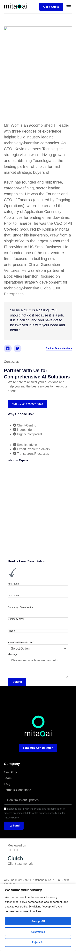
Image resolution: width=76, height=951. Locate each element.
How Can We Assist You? (21, 642)
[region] (38, 917)
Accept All (38, 921)
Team (7, 778)
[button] (68, 6)
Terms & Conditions (17, 790)
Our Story (10, 772)
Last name (13, 595)
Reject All (38, 942)
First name (13, 583)
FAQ (7, 784)
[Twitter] (17, 348)
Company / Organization (21, 607)
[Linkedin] (8, 348)
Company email (16, 619)
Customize (38, 931)
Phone (11, 630)
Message (13, 654)
